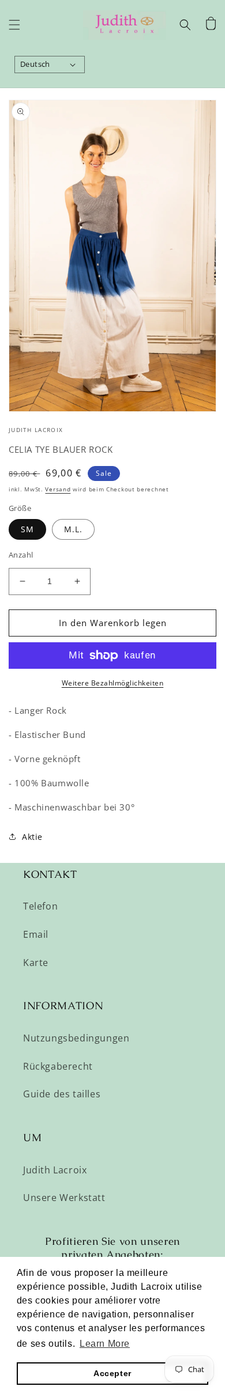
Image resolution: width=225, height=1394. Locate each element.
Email (35, 934)
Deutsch (35, 64)
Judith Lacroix (55, 1170)
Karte (35, 962)
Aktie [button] (32, 836)
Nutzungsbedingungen (76, 1038)
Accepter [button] (112, 1373)
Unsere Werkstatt (64, 1197)
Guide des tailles (61, 1094)
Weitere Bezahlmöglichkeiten (113, 683)
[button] (14, 24)
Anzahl (21, 555)
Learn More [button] (105, 1343)
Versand (57, 489)
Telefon (40, 906)
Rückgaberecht (58, 1066)
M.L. (73, 529)
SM (27, 529)
